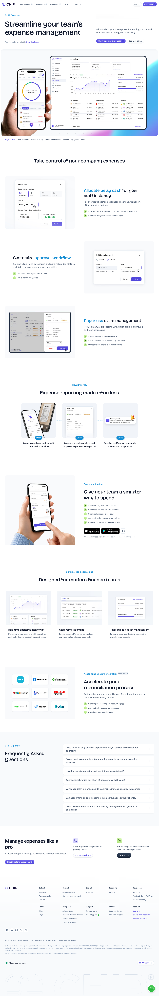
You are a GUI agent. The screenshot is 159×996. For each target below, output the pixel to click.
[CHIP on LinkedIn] (12, 930)
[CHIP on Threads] (26, 930)
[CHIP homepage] (8, 4)
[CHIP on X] (21, 930)
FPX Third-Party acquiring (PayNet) (64, 953)
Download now (32, 42)
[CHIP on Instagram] (16, 930)
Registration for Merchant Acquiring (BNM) (33, 953)
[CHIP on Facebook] (7, 930)
